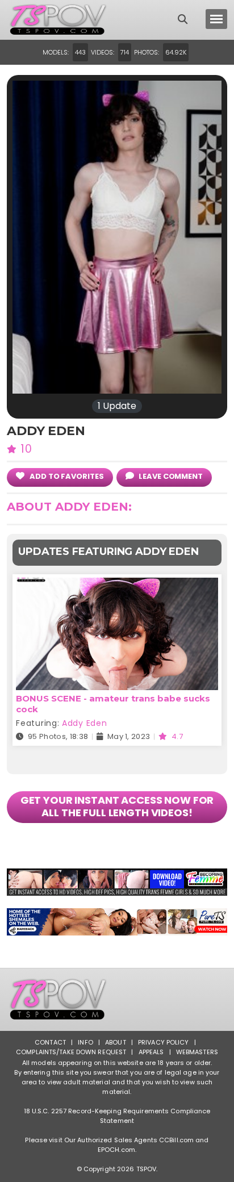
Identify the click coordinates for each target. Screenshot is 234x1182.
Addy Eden (84, 723)
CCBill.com (176, 1140)
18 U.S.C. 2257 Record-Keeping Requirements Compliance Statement (117, 1115)
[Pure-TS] (117, 921)
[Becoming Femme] (117, 882)
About (115, 1042)
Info (85, 1042)
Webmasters (197, 1051)
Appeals (151, 1051)
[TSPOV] (58, 20)
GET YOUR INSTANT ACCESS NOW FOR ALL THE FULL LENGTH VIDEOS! (117, 806)
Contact (50, 1042)
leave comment (170, 476)
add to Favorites (65, 476)
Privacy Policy (163, 1042)
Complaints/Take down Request (71, 1051)
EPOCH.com (116, 1149)
